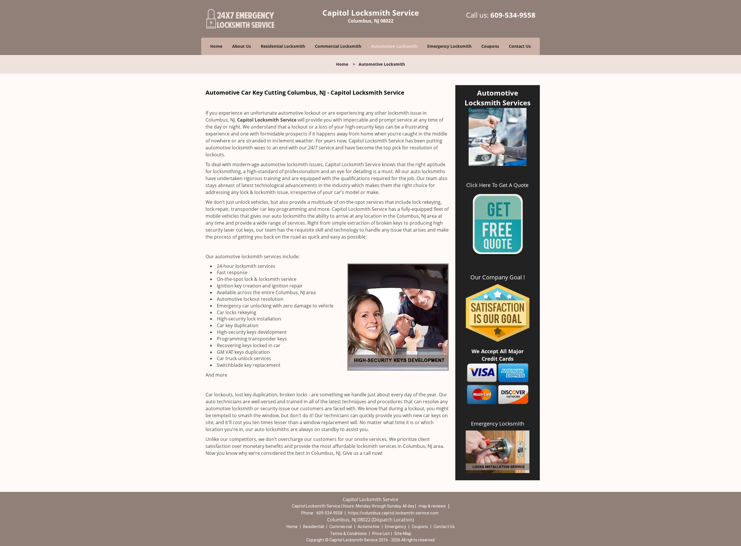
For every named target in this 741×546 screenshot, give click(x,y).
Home (216, 46)
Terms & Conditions (348, 533)
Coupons (490, 46)
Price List (381, 533)
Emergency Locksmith (449, 46)
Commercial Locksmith (338, 46)
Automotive (368, 526)
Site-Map (402, 533)
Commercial (340, 526)
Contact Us (520, 46)
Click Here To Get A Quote (497, 185)
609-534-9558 (512, 15)
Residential (313, 526)
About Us (241, 46)
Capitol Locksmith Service (266, 120)
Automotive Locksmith (394, 46)
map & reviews (433, 506)
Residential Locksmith (283, 46)
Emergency (395, 526)
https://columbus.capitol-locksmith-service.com (393, 513)
